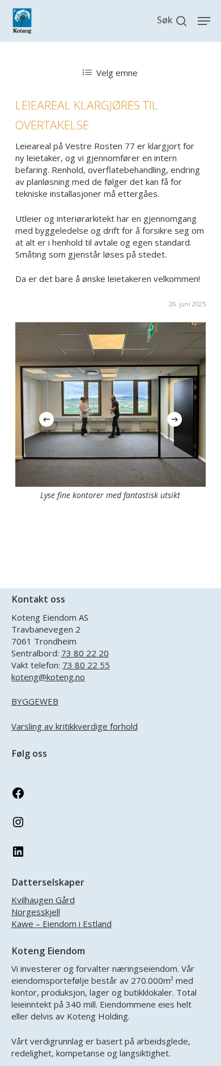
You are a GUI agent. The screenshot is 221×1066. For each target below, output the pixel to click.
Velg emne (117, 72)
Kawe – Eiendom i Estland (61, 923)
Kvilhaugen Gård (43, 899)
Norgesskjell (35, 911)
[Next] (174, 419)
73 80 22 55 (86, 665)
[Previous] (46, 419)
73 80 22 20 (85, 653)
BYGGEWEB (34, 701)
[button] (204, 21)
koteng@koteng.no (48, 676)
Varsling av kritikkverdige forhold (74, 726)
